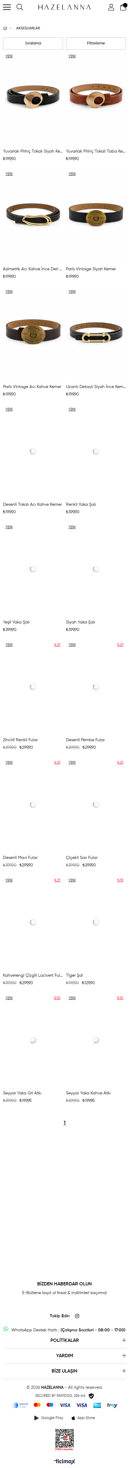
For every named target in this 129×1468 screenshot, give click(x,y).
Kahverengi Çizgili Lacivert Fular (33, 975)
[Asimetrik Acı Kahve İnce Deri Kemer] (33, 216)
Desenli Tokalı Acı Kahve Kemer (32, 504)
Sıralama (33, 43)
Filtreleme (96, 43)
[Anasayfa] (10, 29)
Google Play (52, 1418)
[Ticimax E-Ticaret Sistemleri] (64, 1462)
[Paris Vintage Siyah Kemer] (96, 216)
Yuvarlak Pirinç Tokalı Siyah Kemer (33, 151)
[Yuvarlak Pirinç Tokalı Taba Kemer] (96, 98)
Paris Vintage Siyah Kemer (91, 269)
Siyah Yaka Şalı (80, 622)
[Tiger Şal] (96, 922)
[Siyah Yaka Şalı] (96, 569)
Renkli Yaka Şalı (81, 504)
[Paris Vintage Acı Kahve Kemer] (33, 333)
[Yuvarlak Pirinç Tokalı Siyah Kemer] (33, 98)
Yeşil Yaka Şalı (16, 622)
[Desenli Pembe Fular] (96, 686)
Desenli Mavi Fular (20, 858)
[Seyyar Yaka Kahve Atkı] (96, 1040)
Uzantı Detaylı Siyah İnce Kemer (96, 387)
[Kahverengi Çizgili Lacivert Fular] (33, 922)
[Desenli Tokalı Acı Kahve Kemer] (33, 451)
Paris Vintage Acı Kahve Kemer (32, 387)
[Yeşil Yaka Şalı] (33, 569)
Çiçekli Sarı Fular (82, 858)
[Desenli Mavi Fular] (33, 804)
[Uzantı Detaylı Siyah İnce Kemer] (96, 333)
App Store (86, 1418)
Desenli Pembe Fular (85, 740)
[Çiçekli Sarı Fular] (96, 804)
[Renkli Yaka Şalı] (96, 451)
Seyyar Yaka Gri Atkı (22, 1093)
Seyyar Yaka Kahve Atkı (88, 1093)
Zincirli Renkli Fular (20, 740)
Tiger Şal (74, 975)
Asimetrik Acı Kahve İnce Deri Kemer (33, 269)
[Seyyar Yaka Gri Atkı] (33, 1040)
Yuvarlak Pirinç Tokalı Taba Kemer (96, 151)
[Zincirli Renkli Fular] (33, 686)
